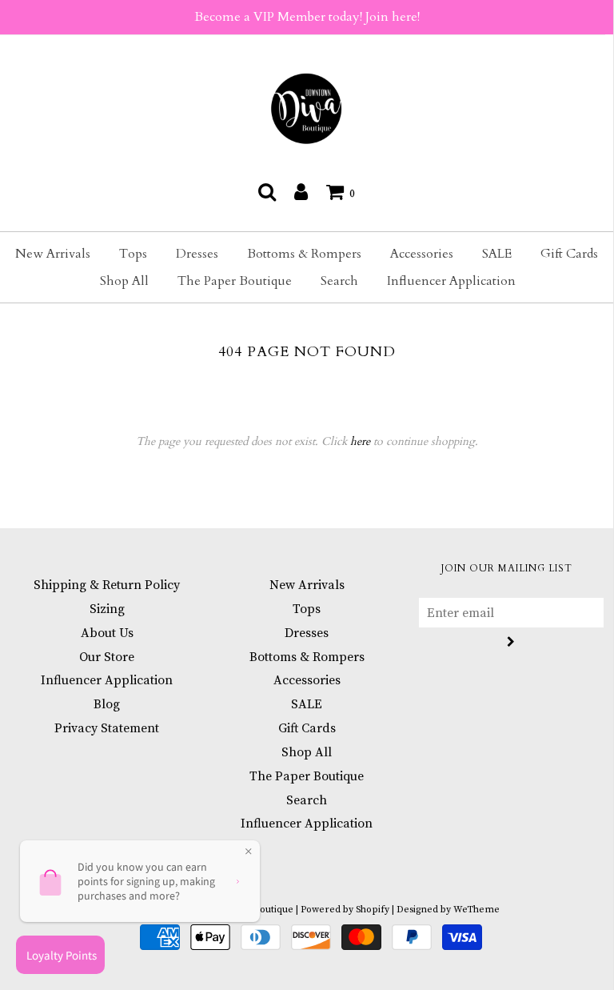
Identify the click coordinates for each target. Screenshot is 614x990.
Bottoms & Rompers (304, 254)
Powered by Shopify (345, 910)
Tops (133, 254)
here (360, 441)
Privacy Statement (106, 728)
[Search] (267, 191)
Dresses (197, 254)
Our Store (106, 657)
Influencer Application (451, 281)
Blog (107, 704)
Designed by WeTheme (448, 910)
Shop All (124, 281)
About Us (107, 633)
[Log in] (301, 191)
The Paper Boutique (234, 281)
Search (339, 281)
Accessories (421, 254)
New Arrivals (52, 254)
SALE (497, 254)
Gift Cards (569, 254)
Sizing (107, 609)
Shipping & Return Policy (107, 585)
